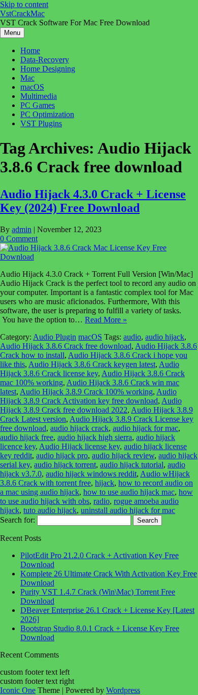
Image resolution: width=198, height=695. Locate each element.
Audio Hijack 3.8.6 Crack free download (65, 346)
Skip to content (24, 4)
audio (132, 337)
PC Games (37, 105)
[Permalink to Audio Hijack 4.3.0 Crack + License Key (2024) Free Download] (99, 256)
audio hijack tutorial (131, 464)
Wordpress (123, 690)
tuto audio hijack (50, 510)
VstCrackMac (22, 13)
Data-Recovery (44, 59)
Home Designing (47, 68)
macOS (32, 87)
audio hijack (164, 337)
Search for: (17, 520)
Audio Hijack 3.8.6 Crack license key (89, 369)
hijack (104, 483)
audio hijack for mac (145, 428)
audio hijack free (26, 437)
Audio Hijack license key (79, 446)
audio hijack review (123, 455)
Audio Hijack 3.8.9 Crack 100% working (86, 391)
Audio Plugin (54, 337)
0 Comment (19, 238)
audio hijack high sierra (94, 437)
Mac (27, 78)
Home (30, 50)
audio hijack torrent (65, 464)
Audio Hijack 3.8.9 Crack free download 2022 (91, 405)
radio (101, 501)
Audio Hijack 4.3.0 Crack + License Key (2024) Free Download (93, 201)
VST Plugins (41, 123)
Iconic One (18, 690)
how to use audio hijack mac (129, 492)
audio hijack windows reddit (91, 473)
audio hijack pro (62, 455)
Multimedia (38, 96)
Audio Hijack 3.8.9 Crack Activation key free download (88, 396)
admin (21, 229)
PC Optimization (47, 114)
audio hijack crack (79, 428)
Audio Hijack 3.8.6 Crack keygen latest (91, 364)
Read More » (106, 319)
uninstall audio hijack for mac (128, 510)
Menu (12, 32)
